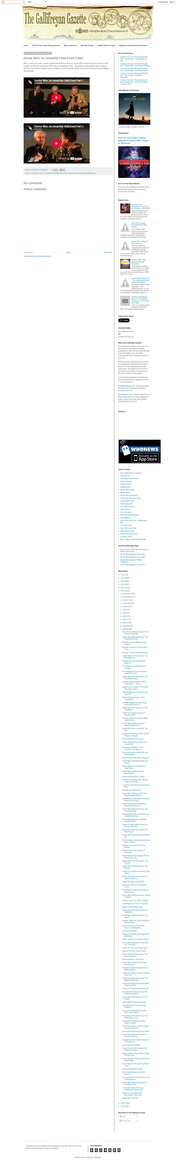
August (125, 607)
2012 (123, 1103)
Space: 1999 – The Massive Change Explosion (139, 262)
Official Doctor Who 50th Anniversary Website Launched (136, 800)
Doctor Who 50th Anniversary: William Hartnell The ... (133, 724)
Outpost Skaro (125, 484)
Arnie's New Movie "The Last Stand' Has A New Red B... (135, 1027)
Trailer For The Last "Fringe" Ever (134, 948)
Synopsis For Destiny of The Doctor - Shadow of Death (136, 735)
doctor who (71, 173)
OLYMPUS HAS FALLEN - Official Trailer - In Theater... (134, 781)
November (127, 597)
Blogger (98, 1157)
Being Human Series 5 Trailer (133, 777)
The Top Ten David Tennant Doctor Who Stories (139, 225)
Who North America (127, 531)
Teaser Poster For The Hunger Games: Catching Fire (133, 927)
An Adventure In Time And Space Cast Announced (134, 672)
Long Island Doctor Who (129, 478)
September (127, 603)
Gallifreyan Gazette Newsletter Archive (133, 45)
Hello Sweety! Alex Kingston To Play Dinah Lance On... (135, 857)
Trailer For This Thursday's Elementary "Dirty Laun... (132, 1094)
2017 (123, 578)
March (125, 623)
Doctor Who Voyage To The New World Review (134, 963)
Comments (125, 1121)
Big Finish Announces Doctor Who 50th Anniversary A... (135, 993)
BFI (65, 173)
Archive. (132, 192)
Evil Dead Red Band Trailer (132, 1069)
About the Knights (87, 45)
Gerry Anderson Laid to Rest (132, 959)
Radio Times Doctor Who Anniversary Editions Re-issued (134, 550)
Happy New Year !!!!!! (130, 1098)
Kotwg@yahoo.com (125, 394)
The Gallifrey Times (127, 507)
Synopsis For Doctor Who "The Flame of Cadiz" (133, 1022)
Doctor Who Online (127, 490)
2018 (123, 575)
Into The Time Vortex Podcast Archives (46, 45)
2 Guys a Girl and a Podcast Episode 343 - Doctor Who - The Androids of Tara (134, 59)
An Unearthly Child (36, 173)
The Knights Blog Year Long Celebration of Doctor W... (132, 1089)
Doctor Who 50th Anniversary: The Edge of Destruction (135, 979)
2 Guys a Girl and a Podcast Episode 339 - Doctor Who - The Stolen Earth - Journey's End (134, 82)
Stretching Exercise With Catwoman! (135, 758)
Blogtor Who (125, 493)
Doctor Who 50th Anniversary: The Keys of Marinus (135, 955)
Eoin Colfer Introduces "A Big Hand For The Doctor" (135, 944)
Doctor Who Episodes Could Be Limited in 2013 (134, 820)
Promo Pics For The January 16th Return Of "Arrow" (134, 1049)
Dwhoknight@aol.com (126, 386)
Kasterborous (125, 487)
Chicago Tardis (126, 537)
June (125, 613)
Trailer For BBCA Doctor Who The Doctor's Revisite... (134, 826)
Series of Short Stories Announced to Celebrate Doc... (136, 1078)
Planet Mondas (126, 481)
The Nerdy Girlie (126, 504)
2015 (123, 584)
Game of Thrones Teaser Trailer (134, 951)
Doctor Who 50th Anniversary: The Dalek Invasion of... (135, 877)
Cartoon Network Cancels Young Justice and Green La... (134, 704)
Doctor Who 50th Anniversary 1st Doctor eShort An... (134, 1035)
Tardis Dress (125, 509)
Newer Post (28, 252)
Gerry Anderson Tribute (131, 1045)
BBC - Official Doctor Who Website (133, 539)
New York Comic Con (128, 528)
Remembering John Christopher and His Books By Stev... (136, 815)
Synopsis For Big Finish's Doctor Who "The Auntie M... (134, 1012)
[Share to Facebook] (61, 169)
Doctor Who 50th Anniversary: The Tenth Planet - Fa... (135, 1017)
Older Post (108, 252)
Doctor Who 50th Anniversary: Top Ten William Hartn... (135, 678)
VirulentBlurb (125, 518)
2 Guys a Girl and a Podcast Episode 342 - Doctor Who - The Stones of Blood (135, 65)
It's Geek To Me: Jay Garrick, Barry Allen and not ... (135, 719)
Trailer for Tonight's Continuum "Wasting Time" (133, 714)
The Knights (126, 353)
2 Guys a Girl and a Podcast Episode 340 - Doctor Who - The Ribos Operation (134, 75)
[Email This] (53, 169)
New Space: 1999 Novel (131, 790)
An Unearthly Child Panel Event (53, 173)
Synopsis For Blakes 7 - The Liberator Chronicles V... (132, 748)
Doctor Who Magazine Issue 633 (132, 554)
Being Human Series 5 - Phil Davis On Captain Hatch (135, 688)
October (126, 600)
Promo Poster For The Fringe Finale (135, 939)
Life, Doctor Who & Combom (130, 473)
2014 (123, 588)
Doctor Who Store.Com (129, 534)
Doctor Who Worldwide (129, 495)
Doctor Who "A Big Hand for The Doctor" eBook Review (134, 794)
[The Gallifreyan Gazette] (119, 334)
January (126, 629)
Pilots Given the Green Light (132, 739)
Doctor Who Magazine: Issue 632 (132, 557)
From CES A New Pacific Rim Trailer (135, 1031)
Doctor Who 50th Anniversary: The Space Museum (135, 810)
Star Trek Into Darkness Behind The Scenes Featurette (135, 633)
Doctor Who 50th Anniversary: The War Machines (135, 657)
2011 (123, 1106)
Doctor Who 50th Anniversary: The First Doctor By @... (135, 638)
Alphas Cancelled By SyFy (132, 907)
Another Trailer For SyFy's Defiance (135, 900)
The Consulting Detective (129, 515)
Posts (123, 1117)
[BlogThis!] (56, 169)
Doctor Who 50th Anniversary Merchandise (133, 772)
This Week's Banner (129, 931)
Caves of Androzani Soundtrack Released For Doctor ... (134, 805)
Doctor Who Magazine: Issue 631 (132, 565)
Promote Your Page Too (126, 336)
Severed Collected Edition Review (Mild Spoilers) (135, 969)
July (124, 610)
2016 (123, 581)
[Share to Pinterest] (63, 169)
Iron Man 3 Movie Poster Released (135, 653)
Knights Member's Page (106, 45)
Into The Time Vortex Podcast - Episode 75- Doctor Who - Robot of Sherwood (133, 140)
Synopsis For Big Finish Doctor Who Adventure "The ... (135, 984)
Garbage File (125, 476)
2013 (123, 591)
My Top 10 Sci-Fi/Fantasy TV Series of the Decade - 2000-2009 (141, 206)
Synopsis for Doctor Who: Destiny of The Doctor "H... (135, 1041)
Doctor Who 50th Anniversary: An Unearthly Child (134, 1083)
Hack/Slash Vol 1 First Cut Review (135, 904)
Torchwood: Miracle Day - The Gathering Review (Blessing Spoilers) (141, 280)
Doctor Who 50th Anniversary (86, 173)
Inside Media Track (127, 501)
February (126, 626)
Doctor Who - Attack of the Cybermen (140, 242)
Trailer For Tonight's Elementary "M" (135, 989)
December (127, 594)
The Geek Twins (126, 525)
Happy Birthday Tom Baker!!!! (133, 882)
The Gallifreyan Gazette (126, 331)
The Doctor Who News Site (130, 498)
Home (26, 45)
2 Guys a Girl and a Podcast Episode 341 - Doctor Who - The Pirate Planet (134, 69)
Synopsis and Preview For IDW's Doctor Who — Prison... (134, 683)
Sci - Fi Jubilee (125, 512)
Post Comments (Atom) (42, 256)
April (125, 619)
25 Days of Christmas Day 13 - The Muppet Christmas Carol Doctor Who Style (140, 300)
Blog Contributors (70, 45)
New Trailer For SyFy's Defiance (134, 1002)
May (124, 616)
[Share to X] (58, 169)
